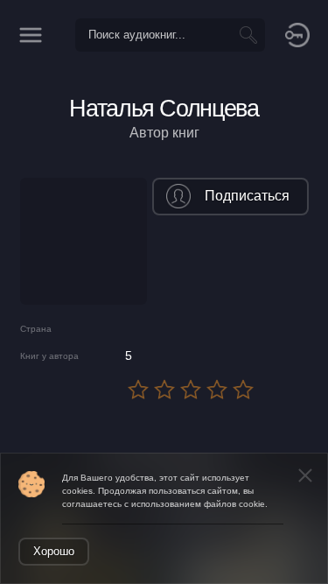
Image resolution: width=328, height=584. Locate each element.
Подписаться (247, 195)
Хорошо (53, 551)
